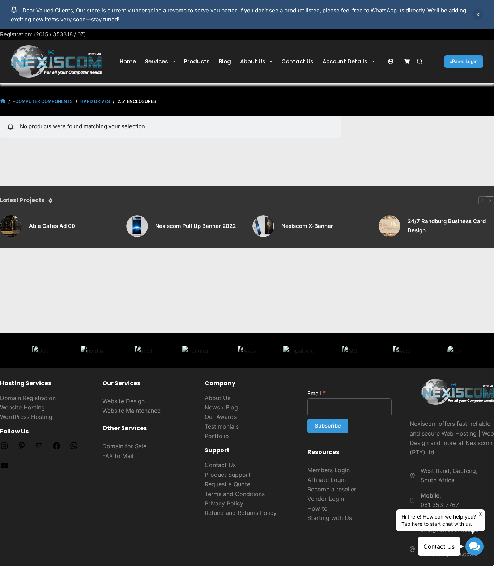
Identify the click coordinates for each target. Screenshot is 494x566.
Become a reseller (331, 489)
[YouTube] (4, 467)
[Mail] (39, 447)
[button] (474, 546)
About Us (252, 61)
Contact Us (297, 61)
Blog (225, 61)
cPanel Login (464, 61)
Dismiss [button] (477, 14)
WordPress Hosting (26, 416)
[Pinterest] (21, 447)
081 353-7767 (440, 504)
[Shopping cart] (407, 61)
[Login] (390, 61)
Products (197, 61)
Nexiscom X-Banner (307, 225)
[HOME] (2, 101)
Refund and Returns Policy (241, 512)
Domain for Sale (124, 446)
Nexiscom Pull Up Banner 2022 (195, 225)
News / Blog (221, 407)
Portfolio (217, 436)
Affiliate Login (326, 479)
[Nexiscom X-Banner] (263, 226)
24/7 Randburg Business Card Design (447, 226)
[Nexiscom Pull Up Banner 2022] (137, 226)
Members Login (328, 470)
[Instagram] (4, 447)
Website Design (123, 401)
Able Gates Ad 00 (52, 225)
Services (156, 61)
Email (316, 393)
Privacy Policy (224, 503)
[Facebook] (56, 447)
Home (128, 61)
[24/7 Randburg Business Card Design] (389, 226)
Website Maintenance (131, 410)
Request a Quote (227, 484)
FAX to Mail (117, 455)
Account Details (345, 61)
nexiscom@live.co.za (449, 554)
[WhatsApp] (73, 447)
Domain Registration (28, 397)
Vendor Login (325, 498)
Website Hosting (22, 407)
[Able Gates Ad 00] (11, 226)
